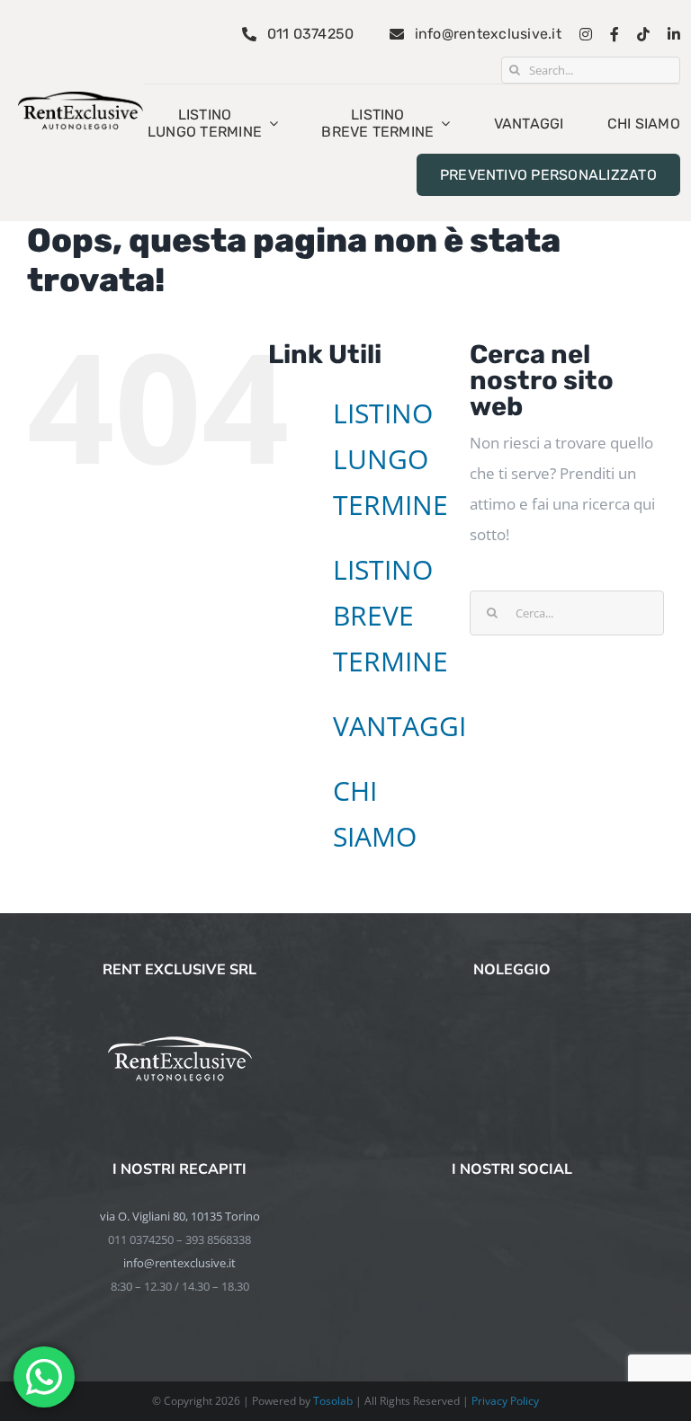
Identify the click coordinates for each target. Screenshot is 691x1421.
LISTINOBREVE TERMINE (390, 615)
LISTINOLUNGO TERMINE (390, 459)
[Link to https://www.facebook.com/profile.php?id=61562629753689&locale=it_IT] (614, 34)
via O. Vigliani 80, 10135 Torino (180, 1216)
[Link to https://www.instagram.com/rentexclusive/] (585, 34)
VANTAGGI (399, 725)
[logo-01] (80, 99)
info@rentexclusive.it (179, 1263)
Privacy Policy (505, 1400)
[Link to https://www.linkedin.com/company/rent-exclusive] (674, 34)
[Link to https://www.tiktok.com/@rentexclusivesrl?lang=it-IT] (643, 34)
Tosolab (333, 1400)
